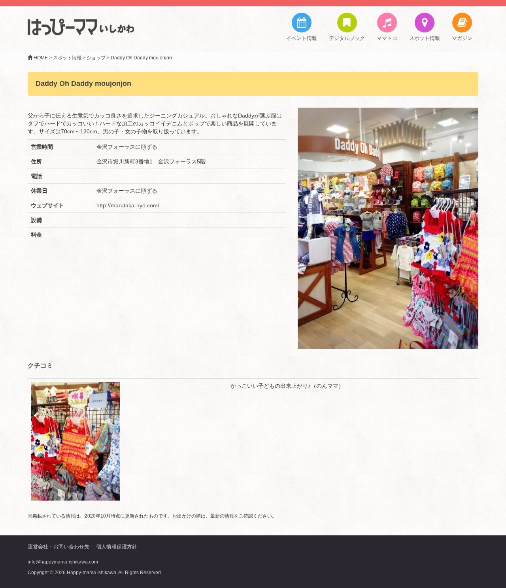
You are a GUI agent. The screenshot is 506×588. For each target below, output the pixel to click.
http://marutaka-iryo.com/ (127, 205)
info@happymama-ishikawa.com (63, 562)
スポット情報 (424, 38)
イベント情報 (301, 38)
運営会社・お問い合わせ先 (58, 547)
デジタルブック (347, 38)
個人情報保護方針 (116, 547)
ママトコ (387, 38)
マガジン (462, 38)
